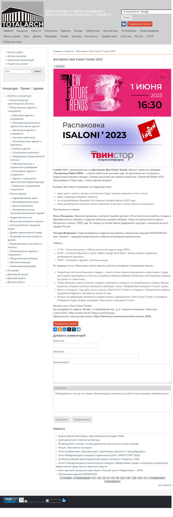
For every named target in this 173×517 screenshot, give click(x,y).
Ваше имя (58, 340)
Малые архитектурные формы (26, 221)
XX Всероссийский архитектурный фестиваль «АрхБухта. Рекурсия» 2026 (98, 459)
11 (129, 478)
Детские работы (16, 282)
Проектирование (149, 30)
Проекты (66, 30)
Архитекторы (110, 30)
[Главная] (23, 14)
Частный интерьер (20, 262)
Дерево (37, 36)
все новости (164, 485)
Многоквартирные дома (25, 202)
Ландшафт (51, 36)
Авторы (78, 30)
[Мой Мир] (64, 329)
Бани (26, 36)
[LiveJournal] (74, 329)
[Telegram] (79, 329)
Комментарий (61, 362)
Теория (64, 36)
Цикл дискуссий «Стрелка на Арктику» (79, 440)
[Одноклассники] (60, 329)
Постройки (13, 270)
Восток (139, 36)
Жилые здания (11, 36)
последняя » (114, 481)
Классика (126, 36)
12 (135, 478)
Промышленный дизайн (23, 266)
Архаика (76, 36)
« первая (67, 478)
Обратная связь (12, 41)
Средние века (109, 36)
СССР (149, 36)
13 (141, 478)
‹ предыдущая (83, 478)
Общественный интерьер (24, 258)
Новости (36, 30)
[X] (69, 329)
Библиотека (93, 30)
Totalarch (8, 30)
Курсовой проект (16, 278)
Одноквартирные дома (25, 198)
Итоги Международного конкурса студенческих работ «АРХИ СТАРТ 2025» (99, 455)
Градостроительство (21, 217)
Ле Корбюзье (128, 30)
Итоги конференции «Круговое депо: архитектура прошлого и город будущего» (102, 451)
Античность (91, 36)
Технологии (50, 30)
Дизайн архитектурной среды (26, 232)
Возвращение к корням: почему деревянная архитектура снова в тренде (98, 443)
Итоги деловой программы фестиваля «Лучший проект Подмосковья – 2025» (101, 470)
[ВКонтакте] (55, 329)
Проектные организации (20, 60)
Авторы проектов (16, 56)
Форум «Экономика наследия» (75, 447)
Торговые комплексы (23, 137)
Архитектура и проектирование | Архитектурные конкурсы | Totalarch (78, 12)
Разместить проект (17, 63)
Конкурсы (22, 30)
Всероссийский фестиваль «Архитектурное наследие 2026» (91, 436)
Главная (57, 51)
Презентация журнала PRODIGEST (77, 474)
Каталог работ (15, 52)
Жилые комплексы (22, 205)
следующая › (158, 478)
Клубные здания (21, 148)
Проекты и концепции (19, 95)
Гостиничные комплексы (25, 152)
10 (123, 478)
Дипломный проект (17, 274)
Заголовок (58, 351)
